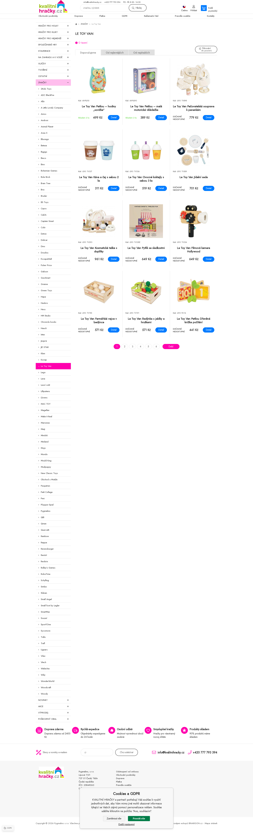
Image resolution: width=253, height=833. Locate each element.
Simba (44, 586)
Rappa (44, 542)
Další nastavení (126, 824)
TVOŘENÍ (42, 70)
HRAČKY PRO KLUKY (48, 32)
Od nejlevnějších (115, 52)
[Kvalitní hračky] (76, 24)
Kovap (44, 359)
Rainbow (45, 536)
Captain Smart (47, 221)
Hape (43, 296)
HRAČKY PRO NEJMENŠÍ (49, 38)
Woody (44, 693)
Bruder (44, 196)
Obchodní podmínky (48, 16)
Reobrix (44, 561)
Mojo (43, 448)
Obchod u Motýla (49, 479)
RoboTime (45, 574)
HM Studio (46, 315)
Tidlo (43, 637)
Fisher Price (46, 265)
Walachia (45, 668)
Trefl (43, 643)
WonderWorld (47, 681)
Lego (43, 372)
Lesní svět (45, 385)
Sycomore (45, 630)
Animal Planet (47, 126)
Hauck (44, 328)
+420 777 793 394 (112, 2)
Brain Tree (45, 183)
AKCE (40, 706)
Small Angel (46, 599)
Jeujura (44, 340)
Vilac (43, 656)
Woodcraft (46, 687)
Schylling (45, 580)
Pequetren (45, 485)
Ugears (44, 649)
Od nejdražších (141, 52)
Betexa (44, 145)
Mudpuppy (46, 467)
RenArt (44, 555)
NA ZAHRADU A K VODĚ (50, 57)
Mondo (44, 454)
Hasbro (44, 303)
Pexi (43, 498)
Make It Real (46, 416)
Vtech (43, 662)
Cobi (43, 227)
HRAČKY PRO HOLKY (48, 25)
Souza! (44, 618)
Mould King (46, 460)
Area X (44, 133)
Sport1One (46, 624)
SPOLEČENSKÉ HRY (47, 44)
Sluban (44, 593)
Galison (44, 271)
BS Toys (44, 202)
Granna (44, 284)
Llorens (44, 397)
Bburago (45, 139)
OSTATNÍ (42, 76)
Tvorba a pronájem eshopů (175, 823)
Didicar (44, 240)
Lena (43, 378)
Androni (44, 120)
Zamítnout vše (114, 818)
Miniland (44, 441)
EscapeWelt (46, 259)
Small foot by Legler (50, 605)
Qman (43, 523)
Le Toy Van (46, 366)
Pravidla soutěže (182, 16)
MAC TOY (46, 404)
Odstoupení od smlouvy (127, 771)
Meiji (43, 429)
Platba (102, 16)
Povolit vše (139, 818)
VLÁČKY (42, 63)
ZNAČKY (42, 82)
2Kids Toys (46, 88)
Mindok (44, 435)
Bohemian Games (49, 170)
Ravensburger (47, 548)
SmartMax (45, 611)
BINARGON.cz (195, 823)
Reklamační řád (151, 16)
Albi (43, 101)
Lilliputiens (45, 391)
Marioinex (45, 422)
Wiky (43, 674)
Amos (43, 114)
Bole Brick (45, 177)
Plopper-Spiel (47, 504)
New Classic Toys (49, 473)
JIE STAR (45, 347)
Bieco (43, 158)
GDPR (124, 16)
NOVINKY (43, 700)
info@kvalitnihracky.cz (92, 2)
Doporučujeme (88, 52)
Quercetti (45, 530)
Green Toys (46, 290)
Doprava (79, 16)
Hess (43, 309)
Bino (43, 164)
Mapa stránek (211, 823)
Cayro (44, 208)
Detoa (43, 233)
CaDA (43, 214)
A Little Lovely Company (52, 107)
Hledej (138, 8)
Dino (43, 246)
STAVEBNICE (44, 51)
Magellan (45, 410)
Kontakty (210, 16)
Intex (43, 334)
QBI (42, 517)
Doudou (44, 252)
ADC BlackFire (47, 95)
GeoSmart (45, 277)
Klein (43, 353)
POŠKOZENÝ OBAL (47, 719)
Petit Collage (47, 492)
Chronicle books (48, 322)
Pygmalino (45, 511)
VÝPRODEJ (43, 712)
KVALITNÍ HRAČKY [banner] (53, 7)
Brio (43, 189)
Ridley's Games (48, 567)
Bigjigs (44, 151)
